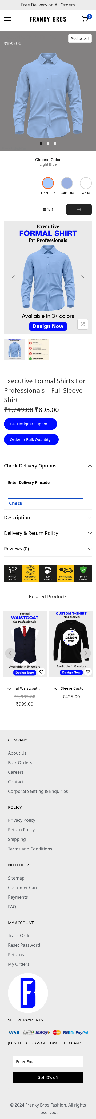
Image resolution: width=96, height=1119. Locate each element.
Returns (16, 955)
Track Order (20, 935)
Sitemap (16, 878)
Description (17, 517)
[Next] (82, 277)
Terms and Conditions (30, 849)
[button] (41, 672)
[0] (85, 19)
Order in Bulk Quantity (30, 439)
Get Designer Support (30, 423)
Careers (16, 772)
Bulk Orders (20, 763)
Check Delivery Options (30, 465)
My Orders (19, 964)
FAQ (12, 907)
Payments (18, 897)
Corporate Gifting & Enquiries (38, 791)
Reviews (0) (16, 548)
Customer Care (23, 887)
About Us (17, 753)
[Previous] (13, 277)
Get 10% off (48, 1077)
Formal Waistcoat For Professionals (38, 688)
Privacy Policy (21, 820)
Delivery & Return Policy (31, 533)
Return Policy (21, 830)
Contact (16, 782)
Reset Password (24, 945)
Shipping (17, 839)
